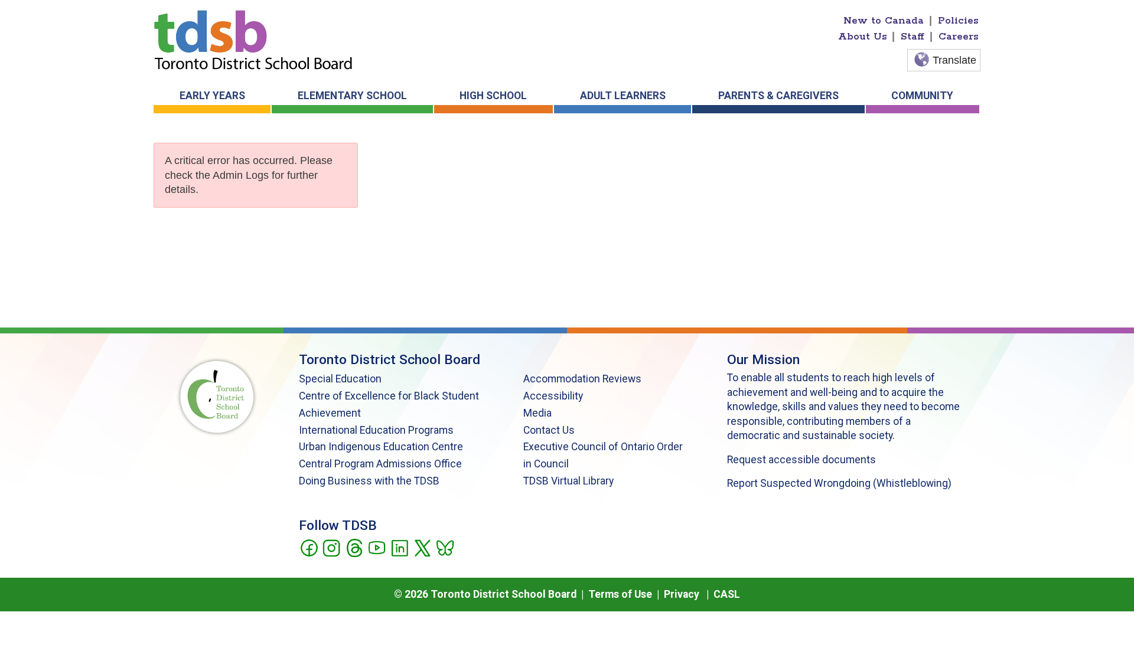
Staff (912, 36)
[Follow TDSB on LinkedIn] (399, 547)
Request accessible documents (801, 460)
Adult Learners (623, 95)
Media (537, 413)
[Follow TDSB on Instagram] (331, 547)
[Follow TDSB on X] (422, 547)
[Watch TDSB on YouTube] (376, 547)
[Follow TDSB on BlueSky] (444, 547)
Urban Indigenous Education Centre (381, 447)
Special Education (340, 379)
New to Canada (883, 20)
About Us (862, 36)
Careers (959, 36)
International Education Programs (376, 430)
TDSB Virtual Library (568, 481)
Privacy (681, 594)
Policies (958, 20)
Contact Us (549, 430)
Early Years (212, 95)
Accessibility (553, 396)
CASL (726, 594)
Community (922, 95)
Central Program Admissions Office (380, 464)
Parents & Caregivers (778, 95)
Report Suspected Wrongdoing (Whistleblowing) (839, 483)
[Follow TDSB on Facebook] (308, 547)
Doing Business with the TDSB (369, 481)
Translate (954, 60)
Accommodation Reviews (582, 379)
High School (493, 95)
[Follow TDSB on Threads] (354, 547)
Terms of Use (620, 594)
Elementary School (352, 95)
